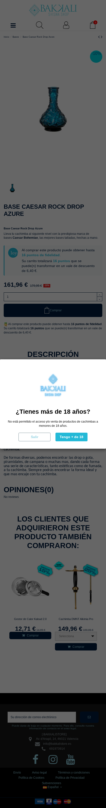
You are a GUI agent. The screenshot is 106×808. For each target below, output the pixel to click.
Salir (34, 437)
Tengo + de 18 (71, 437)
